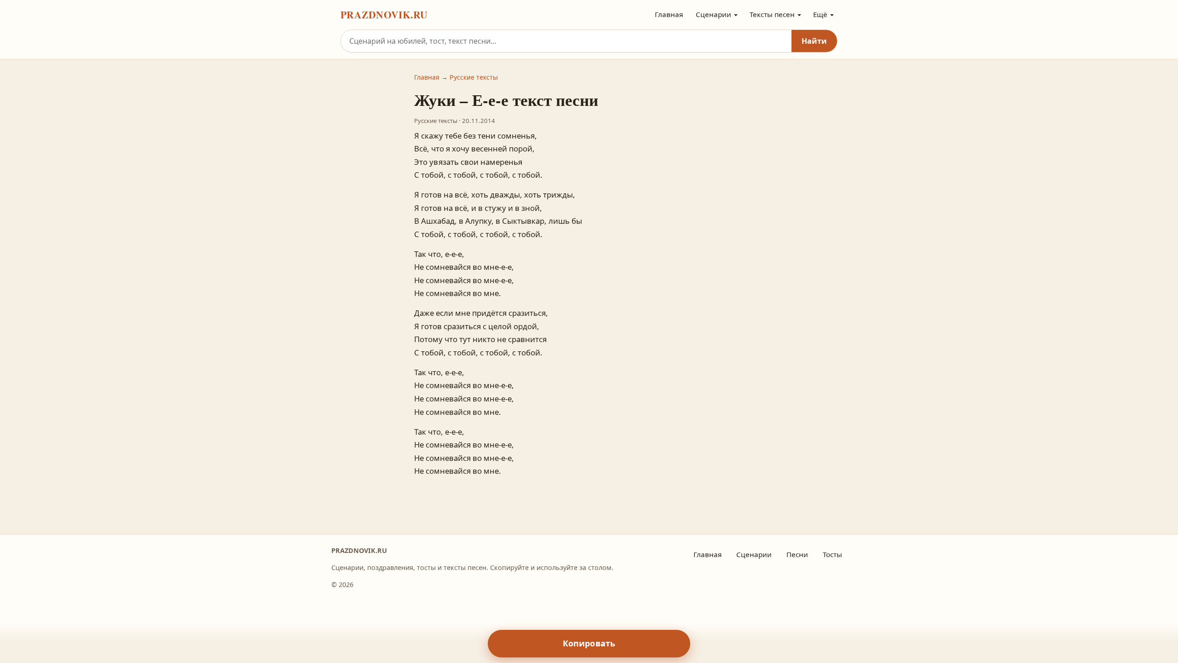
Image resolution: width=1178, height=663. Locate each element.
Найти (814, 41)
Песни (797, 554)
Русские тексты (474, 77)
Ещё (820, 14)
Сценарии (713, 14)
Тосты (832, 554)
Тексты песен (772, 14)
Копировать (589, 643)
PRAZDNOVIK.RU (384, 14)
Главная (669, 14)
